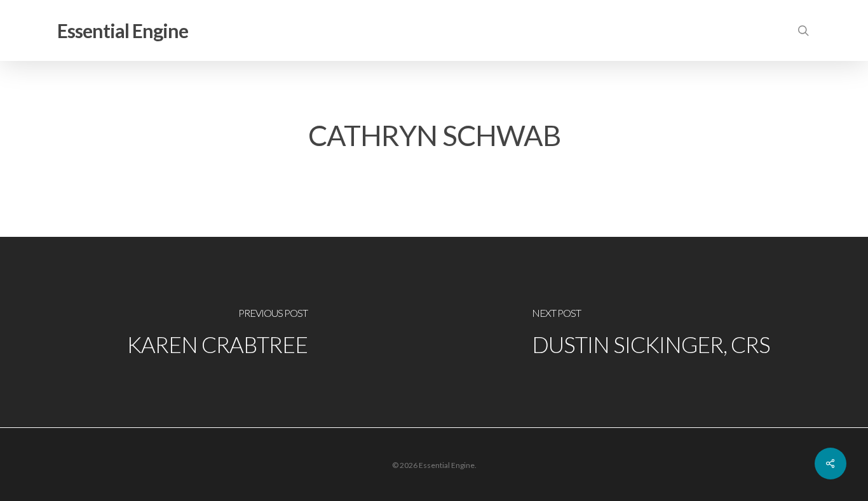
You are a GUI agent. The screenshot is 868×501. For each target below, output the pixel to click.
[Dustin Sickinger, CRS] (651, 332)
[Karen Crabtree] (217, 332)
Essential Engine (122, 30)
